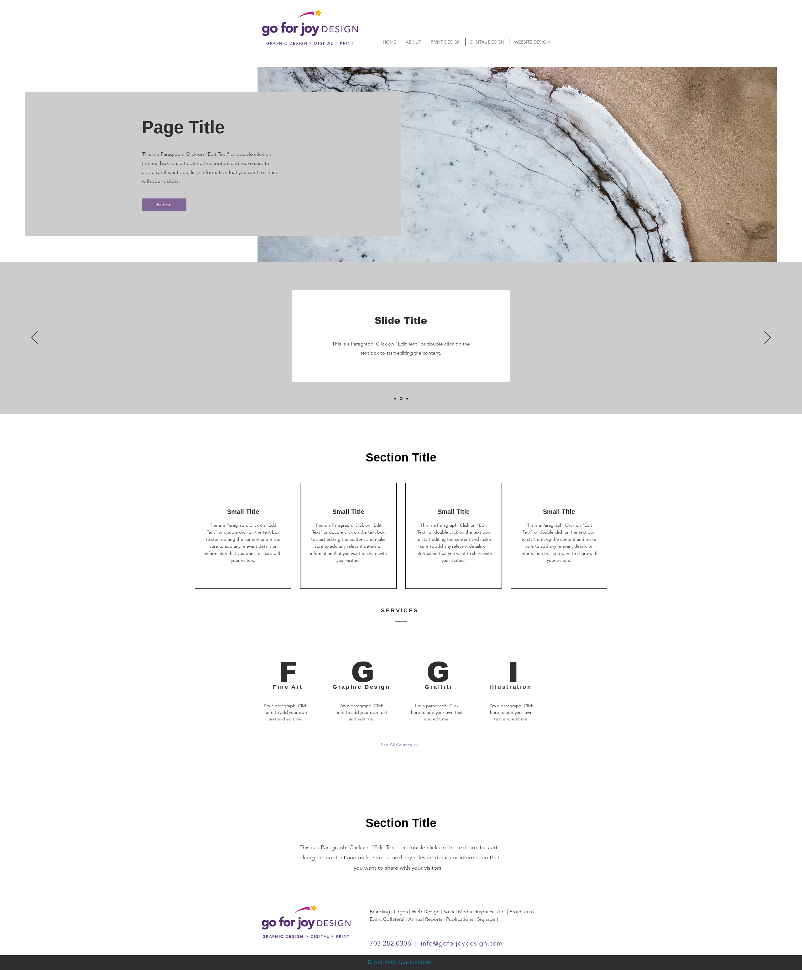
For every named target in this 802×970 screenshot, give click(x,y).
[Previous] (34, 338)
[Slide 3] (407, 398)
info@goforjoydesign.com (462, 943)
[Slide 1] (395, 398)
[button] (164, 204)
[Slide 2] (401, 398)
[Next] (767, 338)
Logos (401, 912)
